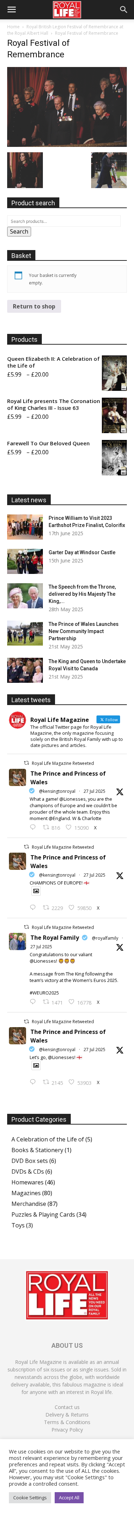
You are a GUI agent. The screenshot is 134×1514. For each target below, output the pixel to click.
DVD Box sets (29, 1161)
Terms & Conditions (67, 1422)
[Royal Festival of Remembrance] (67, 145)
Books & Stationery (37, 1150)
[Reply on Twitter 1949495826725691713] (34, 1082)
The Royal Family (54, 938)
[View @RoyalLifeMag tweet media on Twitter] (36, 891)
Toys (18, 1225)
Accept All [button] (69, 1497)
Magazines (26, 1193)
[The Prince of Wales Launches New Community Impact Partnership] (25, 633)
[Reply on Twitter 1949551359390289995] (34, 1002)
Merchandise (28, 1204)
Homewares (27, 1182)
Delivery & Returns (67, 1414)
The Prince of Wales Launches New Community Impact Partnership (84, 631)
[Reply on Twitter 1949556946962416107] (34, 827)
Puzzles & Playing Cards (43, 1214)
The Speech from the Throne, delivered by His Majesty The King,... (82, 594)
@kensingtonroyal (57, 791)
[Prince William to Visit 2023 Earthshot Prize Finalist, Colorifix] (25, 527)
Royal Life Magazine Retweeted (63, 763)
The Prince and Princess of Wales (68, 778)
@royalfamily (105, 938)
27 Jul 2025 (94, 791)
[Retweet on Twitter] (26, 763)
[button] (11, 9)
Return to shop (34, 306)
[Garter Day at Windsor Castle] (25, 561)
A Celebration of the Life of (47, 1139)
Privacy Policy (67, 1429)
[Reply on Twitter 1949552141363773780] (34, 907)
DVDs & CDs (27, 1171)
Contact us (67, 1407)
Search (19, 231)
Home (13, 27)
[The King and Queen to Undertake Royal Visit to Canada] (25, 670)
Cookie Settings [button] (30, 1497)
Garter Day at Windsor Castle (82, 552)
